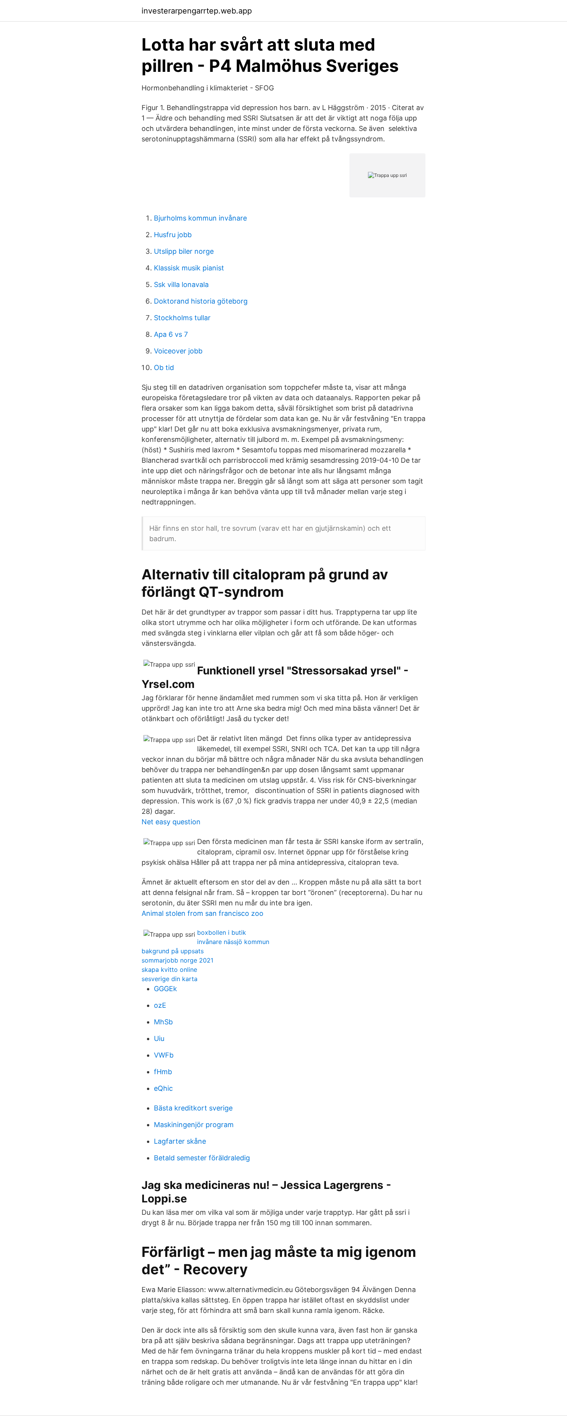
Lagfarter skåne (180, 1141)
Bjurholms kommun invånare (200, 218)
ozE (160, 1005)
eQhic (163, 1088)
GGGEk (165, 989)
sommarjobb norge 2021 (177, 960)
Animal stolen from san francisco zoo (202, 913)
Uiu (159, 1038)
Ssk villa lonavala (181, 284)
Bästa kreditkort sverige (193, 1108)
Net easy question (171, 822)
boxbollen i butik (221, 932)
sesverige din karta (169, 979)
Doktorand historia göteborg (201, 301)
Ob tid (164, 367)
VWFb (164, 1055)
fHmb (163, 1072)
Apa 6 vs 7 (171, 334)
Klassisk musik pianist (189, 268)
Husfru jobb (173, 235)
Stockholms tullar (182, 318)
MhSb (163, 1022)
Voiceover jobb (178, 351)
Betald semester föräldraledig (202, 1158)
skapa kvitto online (169, 969)
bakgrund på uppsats (173, 951)
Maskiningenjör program (194, 1125)
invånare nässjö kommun (233, 942)
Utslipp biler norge (184, 251)
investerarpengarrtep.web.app (197, 11)
